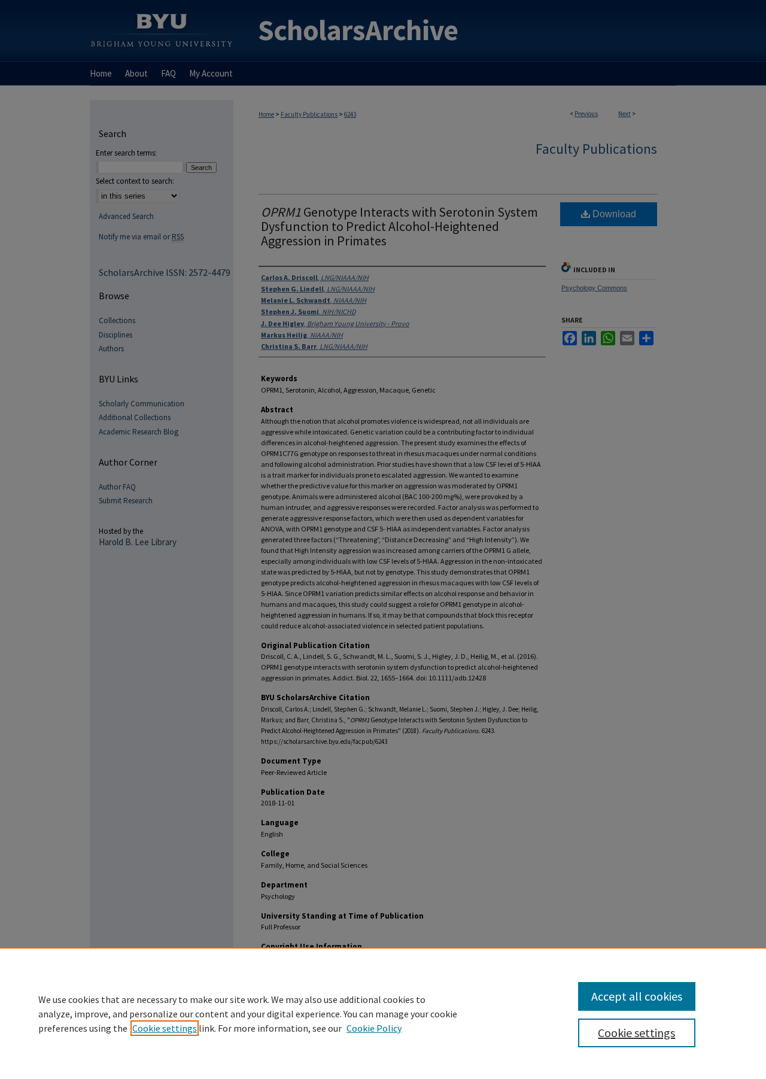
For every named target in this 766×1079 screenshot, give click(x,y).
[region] (383, 1013)
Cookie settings (164, 1028)
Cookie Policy (374, 1028)
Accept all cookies (636, 996)
